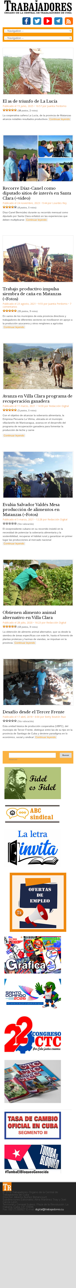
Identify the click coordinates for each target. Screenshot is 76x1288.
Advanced (13, 759)
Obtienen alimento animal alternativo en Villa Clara (29, 615)
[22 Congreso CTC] (32, 1052)
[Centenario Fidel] (32, 798)
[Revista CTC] (32, 1103)
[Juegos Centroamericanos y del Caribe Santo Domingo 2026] (32, 1009)
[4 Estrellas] (12, 110)
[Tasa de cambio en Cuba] (32, 1138)
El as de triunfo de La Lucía (30, 101)
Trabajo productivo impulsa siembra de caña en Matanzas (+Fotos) (32, 294)
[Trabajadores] (7, 1186)
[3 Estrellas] (9, 110)
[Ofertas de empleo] (38, 902)
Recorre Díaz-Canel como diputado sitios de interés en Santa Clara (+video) (37, 193)
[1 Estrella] (4, 110)
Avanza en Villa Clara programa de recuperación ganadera (37, 399)
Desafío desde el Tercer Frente (34, 712)
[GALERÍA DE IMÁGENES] (32, 972)
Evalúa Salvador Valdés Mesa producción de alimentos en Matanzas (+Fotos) (31, 509)
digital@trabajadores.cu (49, 1209)
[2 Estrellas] (6, 110)
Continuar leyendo (59, 119)
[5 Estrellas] (15, 110)
